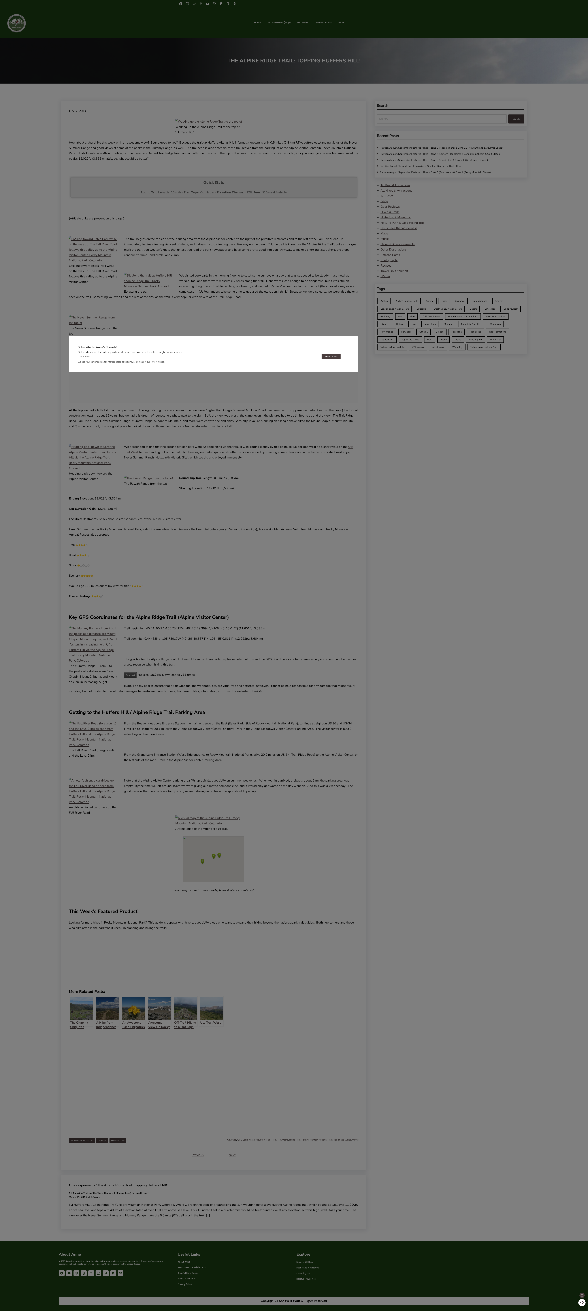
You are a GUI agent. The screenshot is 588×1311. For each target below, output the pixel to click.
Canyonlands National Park (395, 308)
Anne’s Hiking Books (188, 1273)
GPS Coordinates (246, 1139)
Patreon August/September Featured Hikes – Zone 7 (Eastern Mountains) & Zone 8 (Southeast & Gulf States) (440, 154)
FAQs (384, 201)
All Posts (102, 1140)
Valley (443, 339)
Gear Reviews (390, 207)
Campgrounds (480, 301)
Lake (413, 324)
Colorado (231, 1139)
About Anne (184, 1261)
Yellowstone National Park (484, 347)
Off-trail (423, 331)
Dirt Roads (490, 308)
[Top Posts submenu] (309, 22)
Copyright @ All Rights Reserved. (294, 1301)
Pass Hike (457, 331)
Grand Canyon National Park (463, 316)
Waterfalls (495, 339)
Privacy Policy (185, 1284)
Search (516, 118)
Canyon (499, 301)
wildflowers (438, 347)
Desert (473, 308)
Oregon (439, 331)
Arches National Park (407, 301)
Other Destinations (394, 249)
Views (355, 1139)
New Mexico (387, 331)
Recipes (386, 266)
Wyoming (457, 347)
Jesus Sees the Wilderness (399, 228)
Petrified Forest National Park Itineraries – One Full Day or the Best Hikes (420, 166)
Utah (429, 339)
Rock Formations (497, 331)
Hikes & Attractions (495, 316)
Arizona (429, 301)
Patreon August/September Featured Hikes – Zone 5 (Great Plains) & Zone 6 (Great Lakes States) (434, 160)
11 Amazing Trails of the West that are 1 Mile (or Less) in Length (105, 1193)
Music (384, 239)
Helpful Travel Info (306, 1278)
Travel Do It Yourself (394, 271)
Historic (384, 324)
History (399, 324)
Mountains (282, 1139)
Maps (384, 233)
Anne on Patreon (187, 1278)
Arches (384, 301)
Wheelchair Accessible (392, 347)
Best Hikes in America (307, 1267)
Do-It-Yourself (510, 308)
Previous (198, 1155)
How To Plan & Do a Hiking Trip (402, 223)
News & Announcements (398, 244)
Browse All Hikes (304, 1262)
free (400, 316)
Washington (475, 339)
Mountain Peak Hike (266, 1139)
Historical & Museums (396, 217)
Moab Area (430, 324)
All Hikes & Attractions (82, 1140)
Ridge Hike (294, 1139)
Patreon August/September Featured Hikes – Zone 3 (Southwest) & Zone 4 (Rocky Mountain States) (435, 172)
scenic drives (387, 339)
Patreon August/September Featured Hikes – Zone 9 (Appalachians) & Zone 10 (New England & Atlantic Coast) (441, 148)
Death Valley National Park (448, 308)
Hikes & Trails (118, 1140)
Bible (444, 301)
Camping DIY (303, 1273)
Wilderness (418, 347)
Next (232, 1155)
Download (130, 675)
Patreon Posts (390, 255)
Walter (385, 276)
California (460, 301)
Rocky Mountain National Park (317, 1139)
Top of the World (342, 1139)
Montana (448, 324)
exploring (385, 316)
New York (406, 331)
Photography (389, 260)
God (412, 316)
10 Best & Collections (395, 185)
